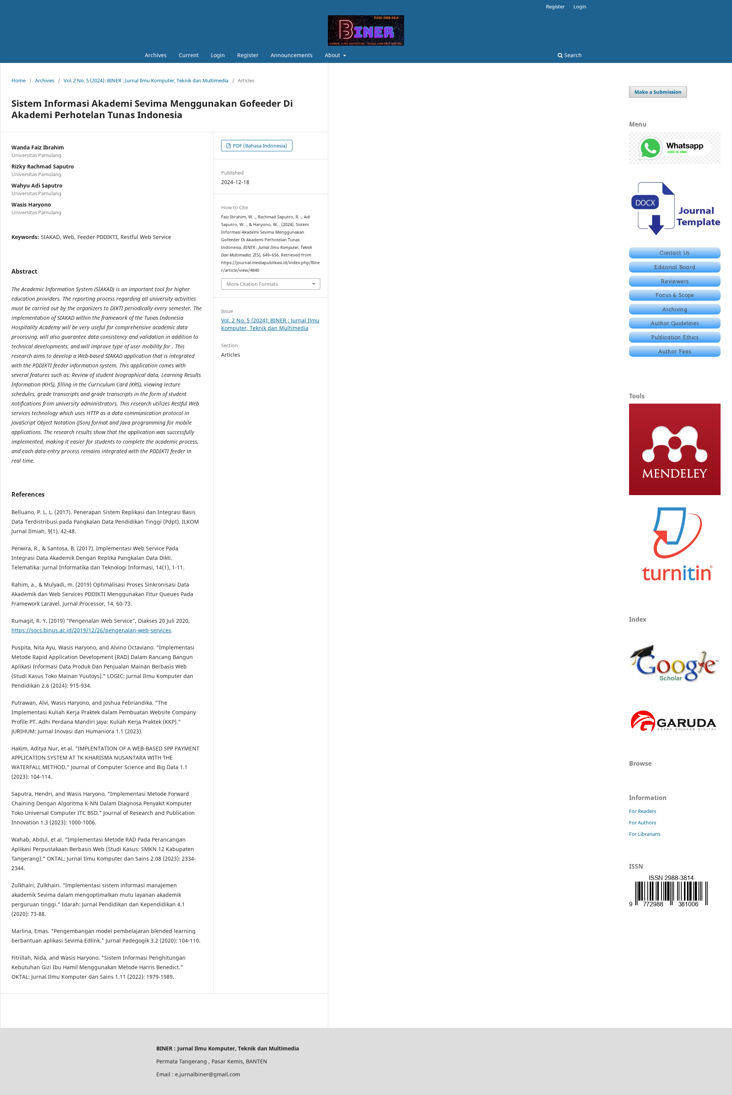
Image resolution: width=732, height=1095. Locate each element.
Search (572, 55)
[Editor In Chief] (675, 256)
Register (247, 55)
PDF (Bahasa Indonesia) (259, 145)
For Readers (642, 811)
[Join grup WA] (675, 162)
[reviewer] (675, 284)
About (333, 55)
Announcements (292, 55)
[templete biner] (675, 236)
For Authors (642, 822)
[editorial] (675, 270)
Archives (156, 55)
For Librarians (644, 833)
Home (18, 80)
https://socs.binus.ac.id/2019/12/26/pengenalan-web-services (91, 630)
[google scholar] (675, 698)
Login (218, 55)
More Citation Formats (252, 284)
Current (189, 55)
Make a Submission (658, 91)
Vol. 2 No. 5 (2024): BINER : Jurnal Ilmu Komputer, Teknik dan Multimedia (146, 80)
